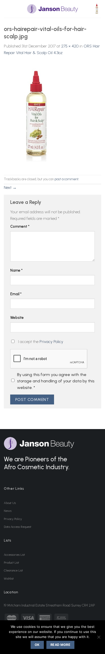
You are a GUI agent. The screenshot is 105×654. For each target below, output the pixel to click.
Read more (60, 645)
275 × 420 (69, 46)
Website (17, 317)
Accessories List (14, 555)
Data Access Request (17, 527)
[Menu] (7, 9)
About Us (10, 503)
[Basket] (97, 9)
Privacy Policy (51, 341)
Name (16, 270)
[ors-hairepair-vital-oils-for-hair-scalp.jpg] (39, 115)
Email (16, 294)
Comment (20, 226)
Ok (37, 645)
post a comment (66, 179)
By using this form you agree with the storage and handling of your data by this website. (55, 381)
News (7, 511)
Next (10, 187)
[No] (98, 638)
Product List (11, 562)
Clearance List (13, 570)
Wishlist (9, 578)
